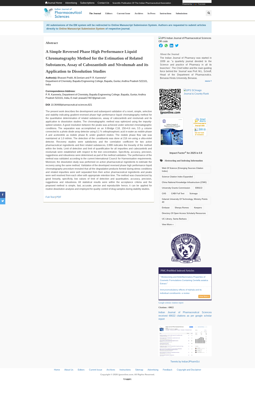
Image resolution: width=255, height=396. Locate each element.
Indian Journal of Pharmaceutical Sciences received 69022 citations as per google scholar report (185, 315)
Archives (139, 13)
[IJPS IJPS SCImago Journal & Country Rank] (196, 92)
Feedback (167, 369)
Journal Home (54, 3)
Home (57, 369)
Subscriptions (87, 3)
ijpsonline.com (125, 374)
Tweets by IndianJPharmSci (185, 361)
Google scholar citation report (170, 303)
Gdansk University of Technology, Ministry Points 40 (184, 200)
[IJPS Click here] (185, 341)
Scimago (193, 193)
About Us (68, 369)
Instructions (165, 13)
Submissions (181, 13)
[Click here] (127, 379)
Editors (108, 13)
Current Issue (123, 13)
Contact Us (103, 3)
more (208, 81)
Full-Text (50, 197)
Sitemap (139, 369)
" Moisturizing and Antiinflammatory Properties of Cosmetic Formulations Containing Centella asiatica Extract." (184, 280)
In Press (151, 13)
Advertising (71, 3)
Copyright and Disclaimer (189, 369)
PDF (58, 197)
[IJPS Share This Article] (160, 45)
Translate (201, 4)
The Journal (95, 13)
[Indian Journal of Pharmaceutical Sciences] (62, 13)
